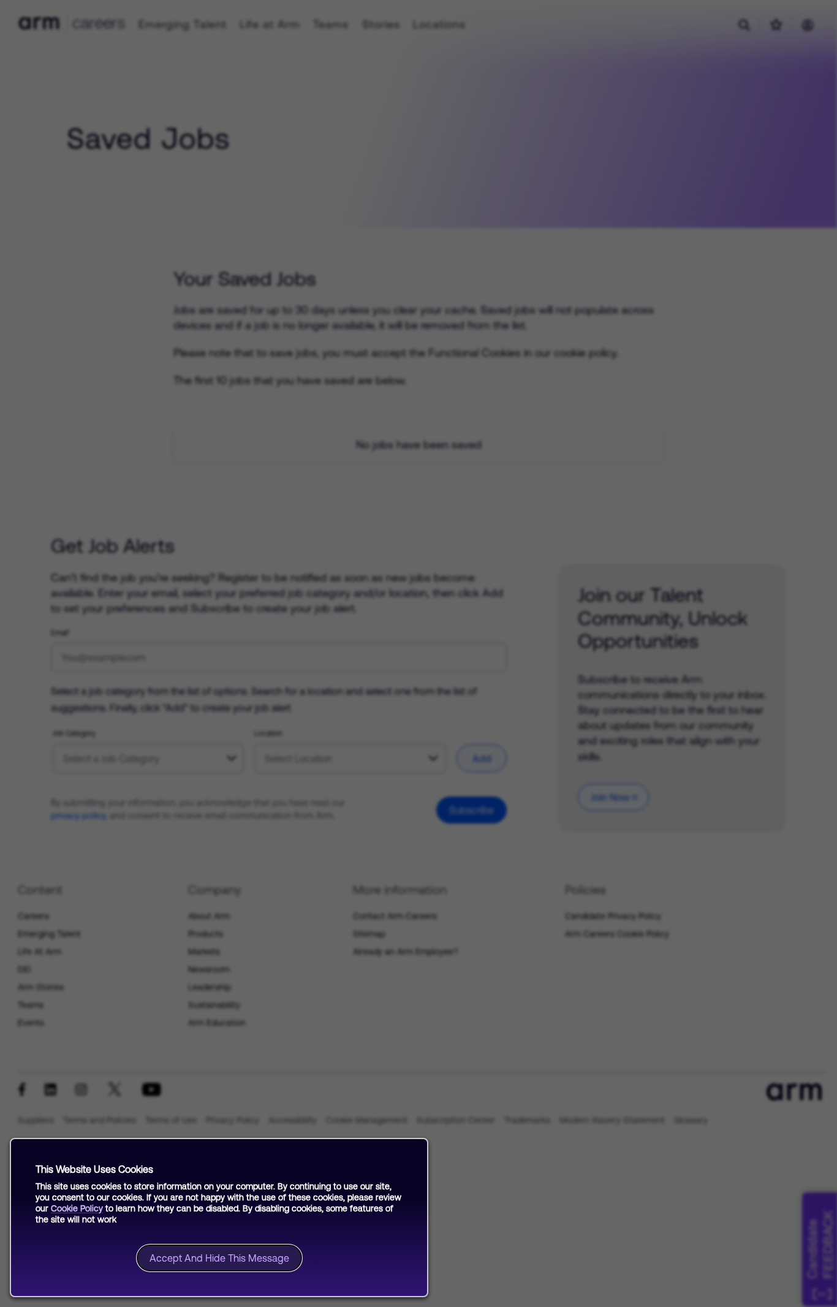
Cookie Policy (77, 1208)
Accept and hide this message (219, 1257)
